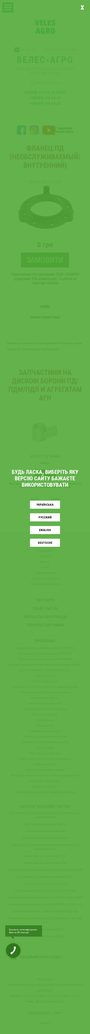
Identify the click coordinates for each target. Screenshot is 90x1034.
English (45, 530)
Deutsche (45, 542)
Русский (45, 517)
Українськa (45, 504)
